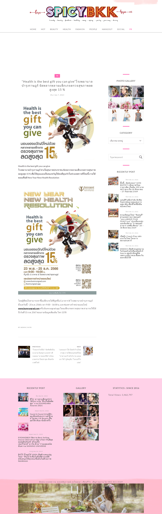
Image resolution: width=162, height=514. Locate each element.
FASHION (80, 29)
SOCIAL (121, 29)
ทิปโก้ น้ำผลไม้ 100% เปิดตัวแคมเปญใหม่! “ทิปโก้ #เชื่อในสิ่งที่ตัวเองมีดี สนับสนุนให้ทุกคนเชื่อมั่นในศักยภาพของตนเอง (35, 457)
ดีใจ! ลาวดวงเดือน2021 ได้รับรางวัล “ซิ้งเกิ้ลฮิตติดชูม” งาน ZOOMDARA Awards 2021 (41, 402)
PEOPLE (93, 29)
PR (130, 29)
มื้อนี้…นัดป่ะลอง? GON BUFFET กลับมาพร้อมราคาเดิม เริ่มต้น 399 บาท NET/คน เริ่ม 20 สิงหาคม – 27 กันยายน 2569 (132, 187)
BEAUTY (54, 29)
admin (23, 327)
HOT (43, 29)
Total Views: (115, 395)
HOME (33, 29)
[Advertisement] (81, 50)
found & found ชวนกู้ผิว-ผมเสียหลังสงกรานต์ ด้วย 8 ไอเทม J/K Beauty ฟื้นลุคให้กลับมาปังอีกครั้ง (41, 417)
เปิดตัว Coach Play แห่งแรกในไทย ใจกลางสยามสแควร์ (130, 238)
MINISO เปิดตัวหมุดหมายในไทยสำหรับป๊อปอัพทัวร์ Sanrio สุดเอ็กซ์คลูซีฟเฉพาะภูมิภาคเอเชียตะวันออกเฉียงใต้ (132, 253)
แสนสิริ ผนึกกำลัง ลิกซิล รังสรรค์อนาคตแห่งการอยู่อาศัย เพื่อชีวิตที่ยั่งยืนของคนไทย (131, 203)
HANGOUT (107, 29)
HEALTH (67, 29)
